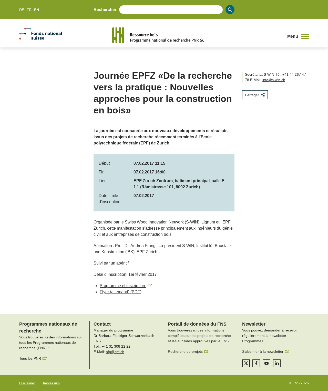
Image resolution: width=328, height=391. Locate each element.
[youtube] (266, 363)
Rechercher (105, 9)
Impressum (51, 383)
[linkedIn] (277, 363)
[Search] (229, 9)
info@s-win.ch (273, 80)
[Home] (196, 35)
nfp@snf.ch (115, 352)
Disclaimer (27, 383)
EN (36, 10)
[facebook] (256, 363)
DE (21, 10)
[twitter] (246, 363)
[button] (298, 36)
